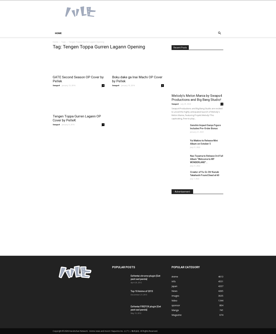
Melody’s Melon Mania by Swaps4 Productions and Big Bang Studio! (197, 98)
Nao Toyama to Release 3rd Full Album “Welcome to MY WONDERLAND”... (206, 159)
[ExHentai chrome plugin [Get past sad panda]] (120, 279)
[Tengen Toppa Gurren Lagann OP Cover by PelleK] (78, 102)
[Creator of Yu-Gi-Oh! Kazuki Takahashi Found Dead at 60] (180, 176)
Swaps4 (56, 85)
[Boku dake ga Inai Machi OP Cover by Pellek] (138, 63)
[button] (219, 33)
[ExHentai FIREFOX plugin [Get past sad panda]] (120, 310)
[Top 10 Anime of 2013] (120, 295)
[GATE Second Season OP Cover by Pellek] (78, 63)
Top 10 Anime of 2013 (142, 291)
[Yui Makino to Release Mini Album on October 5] (180, 144)
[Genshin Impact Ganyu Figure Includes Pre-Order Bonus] (180, 129)
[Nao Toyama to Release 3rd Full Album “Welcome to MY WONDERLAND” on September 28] (180, 159)
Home (58, 33)
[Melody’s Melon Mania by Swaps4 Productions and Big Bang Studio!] (197, 73)
